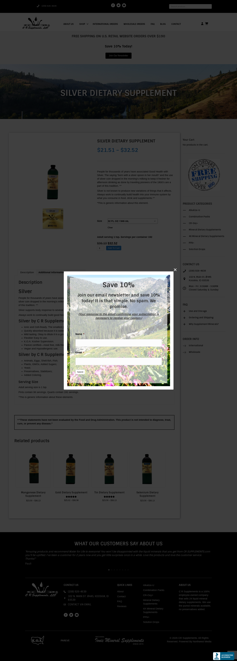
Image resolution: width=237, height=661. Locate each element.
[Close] (175, 269)
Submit (80, 372)
